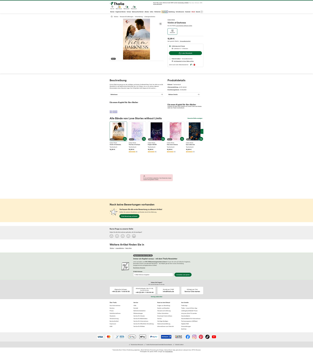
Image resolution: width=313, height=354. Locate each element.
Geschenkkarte (185, 316)
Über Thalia (113, 302)
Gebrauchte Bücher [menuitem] (138, 12)
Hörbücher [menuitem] (157, 12)
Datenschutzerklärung (163, 324)
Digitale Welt (185, 324)
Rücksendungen (138, 313)
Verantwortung (114, 318)
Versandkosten (169, 351)
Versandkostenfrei (185, 41)
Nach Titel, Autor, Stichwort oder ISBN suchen (165, 2)
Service (136, 302)
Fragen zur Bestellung (163, 305)
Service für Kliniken (139, 326)
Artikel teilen (160, 23)
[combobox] (170, 46)
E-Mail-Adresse (137, 271)
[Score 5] (134, 236)
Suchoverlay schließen (183, 2)
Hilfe (135, 305)
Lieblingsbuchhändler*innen (189, 311)
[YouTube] (214, 337)
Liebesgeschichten (149, 16)
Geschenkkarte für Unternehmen (190, 318)
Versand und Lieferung (164, 311)
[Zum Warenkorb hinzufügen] (125, 139)
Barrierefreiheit (114, 321)
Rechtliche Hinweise (139, 268)
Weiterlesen (114, 94)
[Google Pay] (132, 337)
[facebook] (188, 337)
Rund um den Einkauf (163, 302)
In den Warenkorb (186, 53)
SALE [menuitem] (193, 12)
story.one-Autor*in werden (189, 313)
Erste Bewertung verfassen (129, 216)
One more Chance (175, 137)
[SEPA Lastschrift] (120, 337)
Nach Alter (128, 248)
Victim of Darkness (118, 137)
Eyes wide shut (194, 137)
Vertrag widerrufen (156, 296)
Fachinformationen (115, 313)
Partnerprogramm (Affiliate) (189, 321)
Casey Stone (171, 19)
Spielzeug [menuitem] (172, 12)
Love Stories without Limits (184, 25)
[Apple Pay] (143, 337)
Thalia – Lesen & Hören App (189, 308)
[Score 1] (111, 236)
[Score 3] (122, 236)
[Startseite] (111, 16)
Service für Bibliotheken (140, 318)
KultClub (183, 329)
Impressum (113, 324)
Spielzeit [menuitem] (164, 12)
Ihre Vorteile (185, 302)
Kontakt (136, 308)
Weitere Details (173, 94)
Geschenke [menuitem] (199, 12)
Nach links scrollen (111, 131)
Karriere (112, 308)
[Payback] (166, 337)
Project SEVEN (156, 137)
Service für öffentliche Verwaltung (144, 324)
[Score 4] (128, 236)
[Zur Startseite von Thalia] (118, 3)
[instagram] (194, 337)
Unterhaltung (139, 16)
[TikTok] (207, 337)
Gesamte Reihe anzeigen (194, 118)
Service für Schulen (139, 316)
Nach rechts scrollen (201, 131)
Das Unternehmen (115, 305)
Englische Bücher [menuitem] (121, 12)
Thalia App (184, 305)
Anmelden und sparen (183, 275)
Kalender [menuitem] (188, 12)
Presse (112, 311)
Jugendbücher (120, 248)
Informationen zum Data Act (165, 326)
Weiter (201, 11)
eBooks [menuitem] (147, 12)
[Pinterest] (201, 337)
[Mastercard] (109, 337)
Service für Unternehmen (141, 321)
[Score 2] (117, 236)
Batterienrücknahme (139, 311)
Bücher (116, 16)
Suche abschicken (157, 4)
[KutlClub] (178, 337)
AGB (111, 326)
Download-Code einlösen (164, 316)
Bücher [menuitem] (112, 12)
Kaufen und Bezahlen (163, 308)
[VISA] (100, 337)
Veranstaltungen (186, 326)
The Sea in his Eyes (137, 137)
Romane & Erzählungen (126, 16)
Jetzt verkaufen (113, 111)
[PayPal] (153, 337)
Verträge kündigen (162, 321)
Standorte (112, 316)
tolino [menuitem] (151, 12)
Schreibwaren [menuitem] (180, 12)
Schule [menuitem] (129, 12)
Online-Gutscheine (162, 313)
